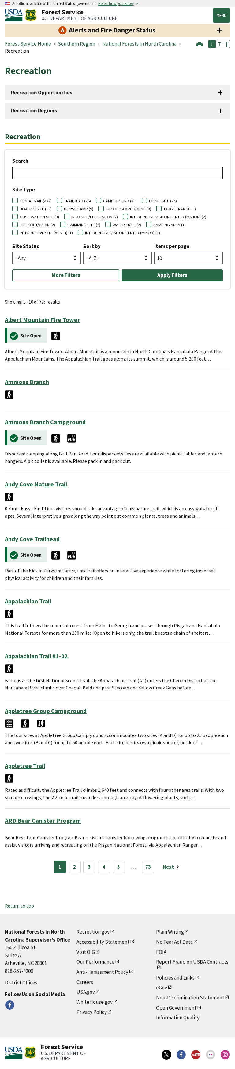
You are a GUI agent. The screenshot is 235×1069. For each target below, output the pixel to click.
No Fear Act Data (174, 942)
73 (148, 866)
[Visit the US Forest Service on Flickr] (210, 1055)
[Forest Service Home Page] (30, 15)
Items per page (171, 246)
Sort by (92, 246)
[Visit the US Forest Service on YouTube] (196, 1055)
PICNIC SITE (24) (163, 201)
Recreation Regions (34, 110)
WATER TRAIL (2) (127, 225)
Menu (221, 15)
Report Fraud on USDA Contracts (192, 961)
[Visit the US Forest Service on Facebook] (181, 1055)
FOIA (161, 952)
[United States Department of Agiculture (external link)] (15, 15)
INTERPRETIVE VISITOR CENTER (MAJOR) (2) (168, 217)
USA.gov (85, 991)
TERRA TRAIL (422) (36, 201)
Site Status (25, 246)
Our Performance (95, 961)
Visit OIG (85, 952)
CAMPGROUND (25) (120, 201)
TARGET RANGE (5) (179, 209)
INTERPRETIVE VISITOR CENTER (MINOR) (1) (122, 233)
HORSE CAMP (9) (78, 209)
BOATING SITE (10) (36, 209)
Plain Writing (170, 931)
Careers (84, 982)
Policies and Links (175, 977)
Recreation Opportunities (41, 92)
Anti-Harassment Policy (102, 972)
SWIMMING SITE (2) (83, 225)
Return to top (19, 906)
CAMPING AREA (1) (169, 225)
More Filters (66, 275)
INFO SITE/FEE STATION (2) (94, 217)
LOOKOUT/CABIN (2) (37, 225)
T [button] (212, 44)
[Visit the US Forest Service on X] (166, 1055)
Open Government (176, 1007)
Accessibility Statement (102, 942)
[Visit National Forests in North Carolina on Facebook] (10, 1005)
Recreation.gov (93, 931)
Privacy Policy (91, 1012)
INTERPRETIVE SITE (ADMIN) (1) (46, 233)
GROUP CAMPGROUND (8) (128, 209)
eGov (161, 987)
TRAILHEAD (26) (77, 201)
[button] (199, 43)
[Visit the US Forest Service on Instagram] (225, 1055)
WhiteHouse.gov (94, 1002)
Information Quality (178, 1017)
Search (20, 160)
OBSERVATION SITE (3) (39, 217)
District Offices (21, 982)
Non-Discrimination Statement (190, 997)
